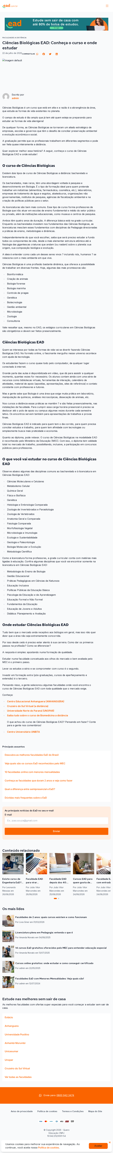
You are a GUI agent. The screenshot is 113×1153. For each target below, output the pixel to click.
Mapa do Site (95, 1111)
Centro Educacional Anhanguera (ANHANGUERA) (35, 701)
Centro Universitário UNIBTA (23, 731)
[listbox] (56, 776)
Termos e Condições (73, 1111)
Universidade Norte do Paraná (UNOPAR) (30, 710)
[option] (56, 755)
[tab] (55, 898)
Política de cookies (47, 1111)
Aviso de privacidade (22, 1111)
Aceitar (98, 1145)
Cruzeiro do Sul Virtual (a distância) (27, 706)
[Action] (56, 24)
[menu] (107, 5)
